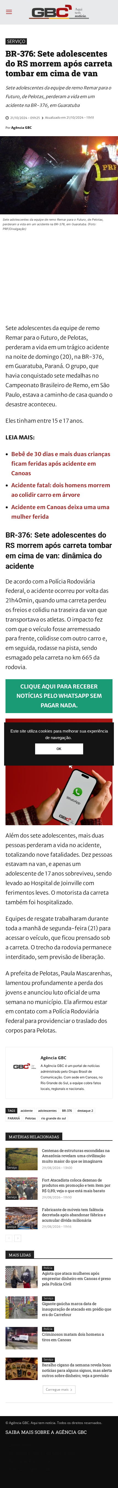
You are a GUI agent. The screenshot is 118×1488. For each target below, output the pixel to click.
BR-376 (67, 1110)
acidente (27, 1110)
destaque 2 (85, 1110)
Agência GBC (21, 127)
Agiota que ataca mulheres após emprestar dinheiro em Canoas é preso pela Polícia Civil (76, 1278)
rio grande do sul (53, 1118)
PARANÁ (14, 1118)
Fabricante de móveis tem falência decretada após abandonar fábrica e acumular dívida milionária (74, 1215)
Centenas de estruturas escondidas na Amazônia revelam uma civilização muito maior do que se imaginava (76, 1156)
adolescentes (47, 1110)
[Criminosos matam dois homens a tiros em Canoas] (21, 1338)
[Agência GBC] (25, 1073)
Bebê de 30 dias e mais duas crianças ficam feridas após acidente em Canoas (60, 464)
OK (59, 749)
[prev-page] (8, 1238)
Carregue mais (57, 1389)
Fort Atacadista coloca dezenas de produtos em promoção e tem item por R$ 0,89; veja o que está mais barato (76, 1185)
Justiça (11, 1227)
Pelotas (30, 1118)
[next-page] (17, 1238)
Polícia (48, 1268)
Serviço (16, 41)
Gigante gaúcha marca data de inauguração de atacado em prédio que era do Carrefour (76, 1309)
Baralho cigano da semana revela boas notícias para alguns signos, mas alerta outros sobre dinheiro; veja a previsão (77, 1370)
